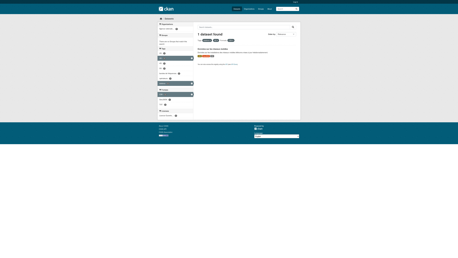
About (269, 9)
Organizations (249, 9)
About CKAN (163, 126)
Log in (295, 2)
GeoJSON (206, 56)
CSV (199, 56)
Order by (271, 34)
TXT (212, 56)
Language (258, 133)
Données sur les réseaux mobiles (213, 49)
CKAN (258, 128)
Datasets (237, 9)
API (226, 64)
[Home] (161, 18)
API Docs (234, 64)
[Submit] (296, 9)
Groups (261, 9)
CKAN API (163, 129)
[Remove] (210, 40)
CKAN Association (165, 132)
